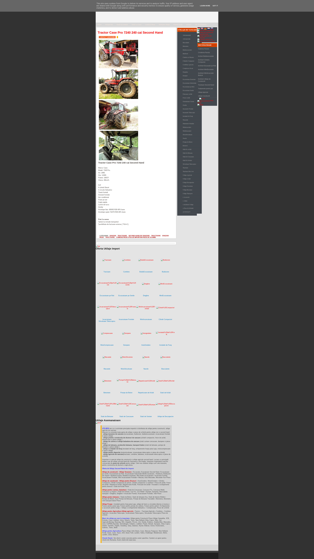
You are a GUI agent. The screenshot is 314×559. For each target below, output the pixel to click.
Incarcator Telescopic (189, 112)
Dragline (185, 72)
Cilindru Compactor (188, 61)
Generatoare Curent (188, 101)
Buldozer (185, 53)
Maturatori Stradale (188, 123)
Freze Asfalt (186, 98)
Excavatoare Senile (188, 90)
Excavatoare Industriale (189, 83)
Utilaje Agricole (187, 175)
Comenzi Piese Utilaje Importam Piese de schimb (136, 237)
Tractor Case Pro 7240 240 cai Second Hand (130, 32)
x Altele (185, 201)
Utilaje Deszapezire (188, 182)
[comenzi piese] (98, 246)
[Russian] (212, 29)
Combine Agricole (188, 65)
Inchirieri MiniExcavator (206, 69)
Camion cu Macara (188, 57)
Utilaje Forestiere (188, 186)
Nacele (185, 138)
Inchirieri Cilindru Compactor (203, 61)
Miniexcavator (187, 127)
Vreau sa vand (136, 25)
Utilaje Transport (187, 193)
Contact (188, 25)
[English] (202, 29)
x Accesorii (186, 197)
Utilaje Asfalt (186, 179)
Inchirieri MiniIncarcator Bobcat (206, 74)
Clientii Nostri (177, 25)
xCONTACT (186, 212)
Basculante (186, 42)
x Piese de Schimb (188, 208)
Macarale (185, 120)
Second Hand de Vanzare (139, 235)
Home (100, 25)
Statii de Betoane (187, 153)
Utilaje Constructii (204, 96)
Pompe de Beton (187, 142)
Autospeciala (186, 39)
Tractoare (122, 235)
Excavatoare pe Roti (188, 87)
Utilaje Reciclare (187, 190)
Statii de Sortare (187, 160)
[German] (205, 29)
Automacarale (187, 35)
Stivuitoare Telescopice (189, 164)
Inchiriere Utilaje (164, 25)
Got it (215, 6)
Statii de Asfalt (187, 149)
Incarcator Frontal (188, 109)
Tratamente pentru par (205, 88)
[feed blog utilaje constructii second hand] (203, 100)
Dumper (185, 76)
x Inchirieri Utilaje (188, 204)
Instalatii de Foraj (188, 116)
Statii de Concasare (188, 157)
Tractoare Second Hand (206, 85)
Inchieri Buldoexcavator (206, 56)
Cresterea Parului (204, 52)
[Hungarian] (198, 29)
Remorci (185, 146)
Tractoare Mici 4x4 (188, 171)
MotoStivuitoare (187, 134)
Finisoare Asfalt (187, 94)
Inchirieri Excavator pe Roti (207, 66)
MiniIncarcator (187, 131)
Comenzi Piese (150, 25)
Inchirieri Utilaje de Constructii (204, 80)
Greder (185, 105)
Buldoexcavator (187, 50)
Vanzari (113, 235)
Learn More (205, 6)
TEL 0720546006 (201, 25)
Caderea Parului (203, 49)
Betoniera (185, 46)
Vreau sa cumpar (122, 25)
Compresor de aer (188, 68)
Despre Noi (109, 25)
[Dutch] (208, 29)
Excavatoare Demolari (189, 79)
